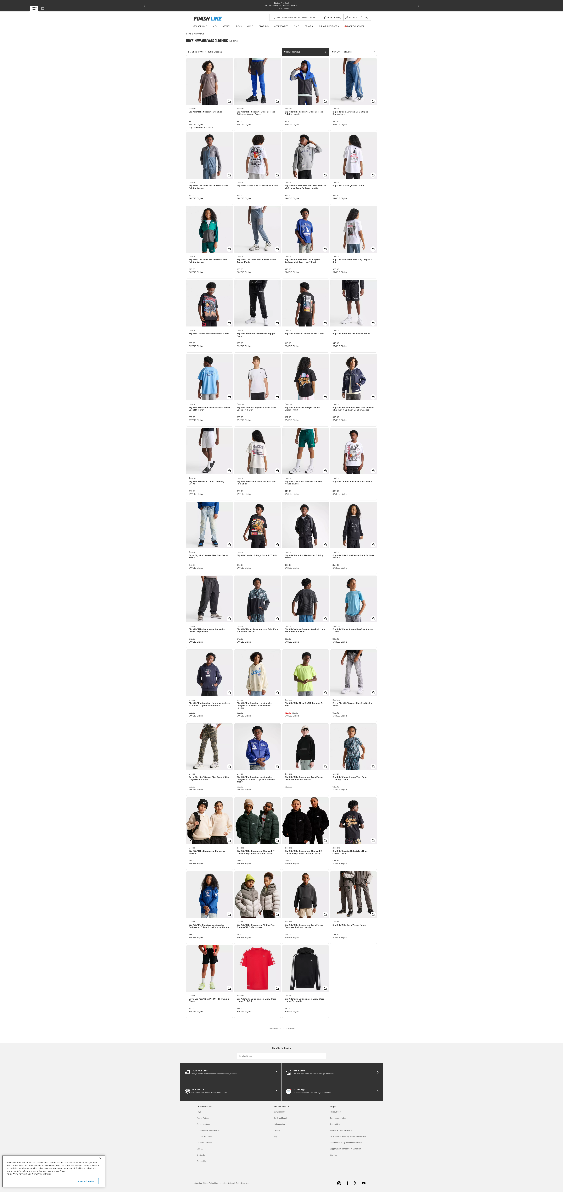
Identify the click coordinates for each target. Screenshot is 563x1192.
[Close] (100, 1158)
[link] (208, 18)
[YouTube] (364, 1183)
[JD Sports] (42, 8)
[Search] (273, 17)
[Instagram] (339, 1183)
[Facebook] (347, 1183)
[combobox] (295, 17)
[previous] (144, 5)
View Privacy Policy (41, 1174)
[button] (305, 52)
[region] (53, 1171)
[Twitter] (355, 1183)
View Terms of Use (22, 1174)
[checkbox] (189, 52)
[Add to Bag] (229, 101)
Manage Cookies (86, 1181)
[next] (418, 5)
